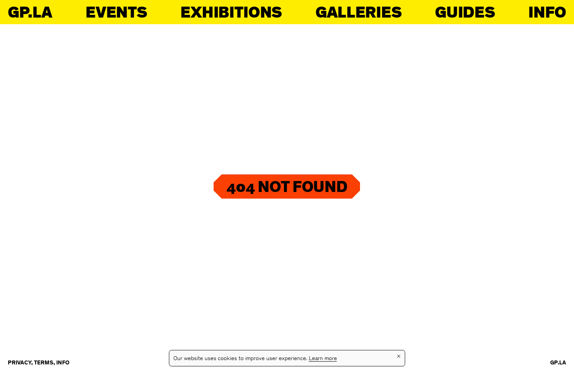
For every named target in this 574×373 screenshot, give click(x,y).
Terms (43, 363)
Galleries (358, 12)
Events (116, 12)
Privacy (19, 363)
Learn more (323, 359)
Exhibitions (231, 12)
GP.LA (30, 12)
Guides (465, 12)
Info (547, 12)
